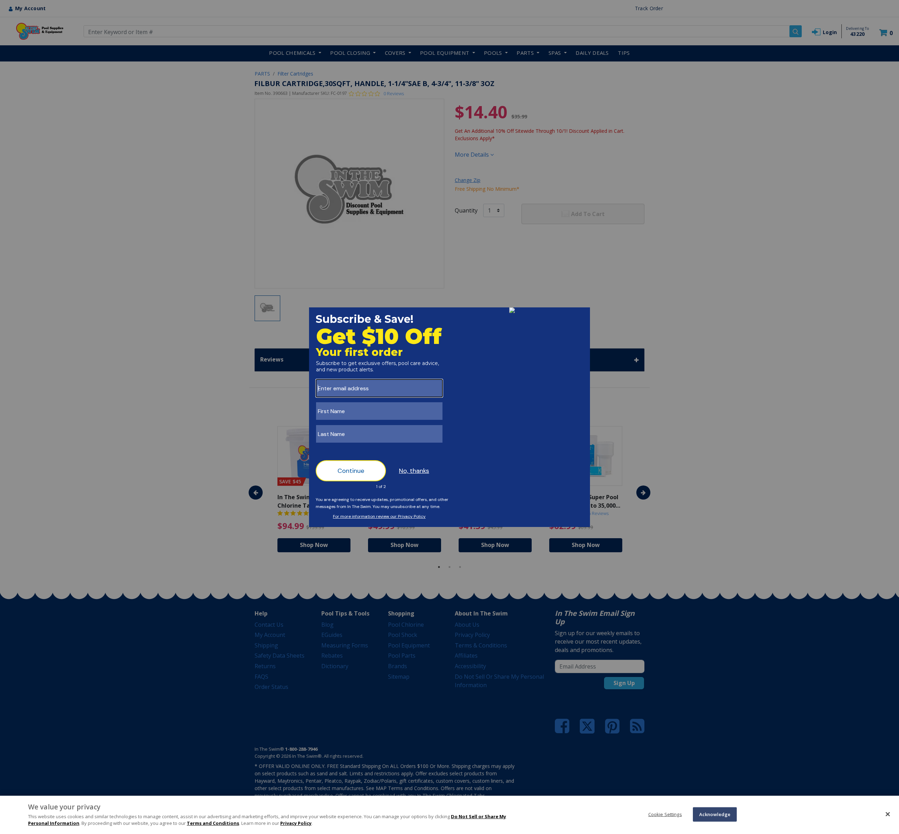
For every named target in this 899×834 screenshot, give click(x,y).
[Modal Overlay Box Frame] (449, 417)
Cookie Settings (665, 814)
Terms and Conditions (213, 823)
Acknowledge (714, 814)
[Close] (887, 814)
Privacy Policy (295, 823)
